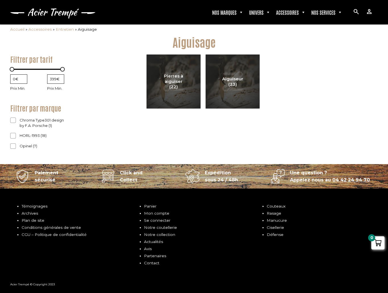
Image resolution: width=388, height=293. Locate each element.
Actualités (153, 241)
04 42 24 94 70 (351, 180)
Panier (150, 206)
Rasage (274, 213)
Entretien (65, 29)
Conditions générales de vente (51, 227)
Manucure (277, 220)
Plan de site (33, 220)
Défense (275, 234)
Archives (30, 213)
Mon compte (156, 213)
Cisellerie (275, 227)
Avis (148, 248)
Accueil (17, 29)
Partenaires (155, 256)
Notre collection (159, 234)
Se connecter (157, 220)
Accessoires (287, 12)
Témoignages (34, 206)
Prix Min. (17, 88)
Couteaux (276, 206)
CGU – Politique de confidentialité (54, 234)
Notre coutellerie (160, 227)
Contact (151, 263)
